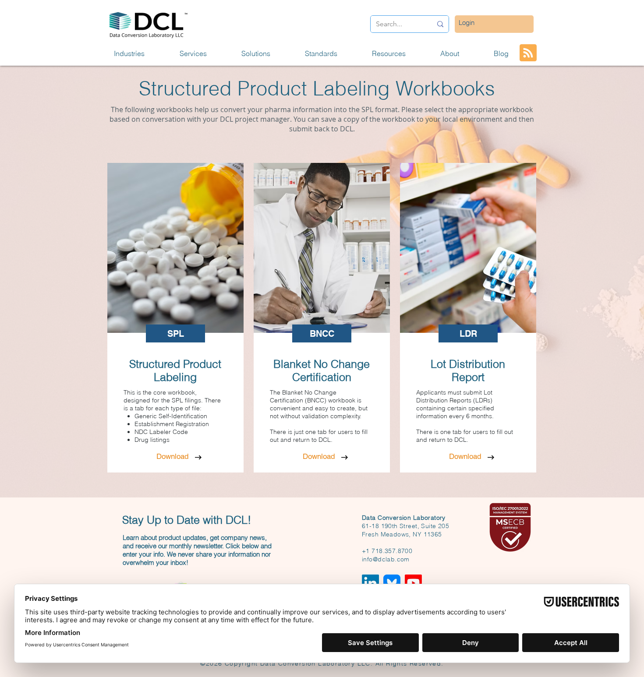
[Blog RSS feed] (528, 53)
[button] (140, 53)
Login (466, 22)
